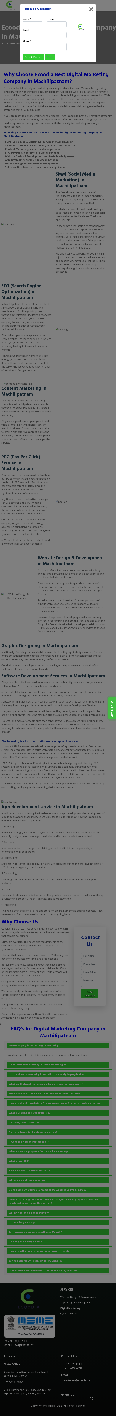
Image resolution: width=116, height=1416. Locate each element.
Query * (27, 41)
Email (26, 30)
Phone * (52, 19)
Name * (27, 19)
